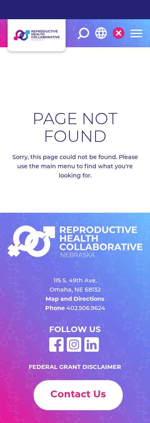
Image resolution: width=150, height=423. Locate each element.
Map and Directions (75, 299)
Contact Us (78, 395)
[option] (112, 60)
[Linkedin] (91, 350)
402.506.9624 (85, 309)
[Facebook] (56, 350)
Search (83, 33)
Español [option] (106, 60)
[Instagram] (74, 350)
